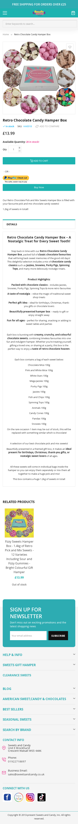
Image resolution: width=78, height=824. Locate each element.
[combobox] (40, 23)
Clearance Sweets (17, 675)
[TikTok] (41, 796)
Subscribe (58, 635)
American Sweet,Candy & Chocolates (34, 699)
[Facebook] (7, 796)
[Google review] (18, 796)
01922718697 (17, 761)
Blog (7, 689)
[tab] (39, 224)
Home (6, 34)
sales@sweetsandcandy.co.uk (26, 774)
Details (12, 224)
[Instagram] (30, 796)
